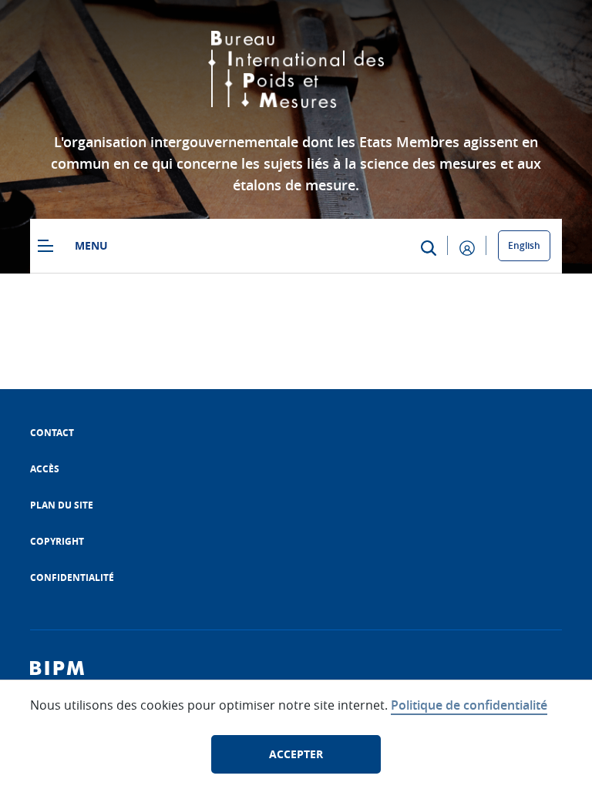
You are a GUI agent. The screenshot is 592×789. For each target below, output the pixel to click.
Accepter (296, 754)
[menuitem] (52, 432)
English (524, 245)
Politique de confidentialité (469, 705)
